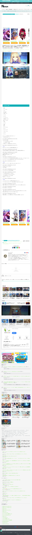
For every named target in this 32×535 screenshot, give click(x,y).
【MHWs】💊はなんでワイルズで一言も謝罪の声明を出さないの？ (12, 500)
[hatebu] (25, 64)
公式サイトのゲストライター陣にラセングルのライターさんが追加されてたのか (13, 463)
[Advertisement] (16, 21)
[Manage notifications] (1, 527)
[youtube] (27, 264)
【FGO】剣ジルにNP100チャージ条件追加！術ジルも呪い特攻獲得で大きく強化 (14, 378)
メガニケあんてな (5, 529)
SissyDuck (5, 51)
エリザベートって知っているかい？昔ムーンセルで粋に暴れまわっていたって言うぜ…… (15, 465)
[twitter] (16, 322)
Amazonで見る (6, 224)
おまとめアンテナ (5, 534)
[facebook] (23, 64)
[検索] (29, 362)
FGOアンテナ (4, 520)
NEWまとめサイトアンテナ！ (6, 521)
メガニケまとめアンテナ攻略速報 (7, 531)
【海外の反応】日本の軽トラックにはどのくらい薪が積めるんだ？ (12, 511)
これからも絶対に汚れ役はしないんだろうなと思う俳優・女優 (11, 491)
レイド (24, 447)
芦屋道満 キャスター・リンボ (8, 448)
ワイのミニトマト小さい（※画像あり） (8, 493)
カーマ (27, 49)
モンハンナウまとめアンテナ (6, 526)
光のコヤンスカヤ (27, 447)
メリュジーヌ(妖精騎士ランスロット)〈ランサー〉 (8, 447)
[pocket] (19, 259)
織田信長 (3, 448)
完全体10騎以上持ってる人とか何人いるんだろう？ (9, 467)
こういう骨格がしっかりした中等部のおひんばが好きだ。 (10, 498)
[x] (24, 64)
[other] (28, 264)
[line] (26, 64)
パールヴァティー (6, 255)
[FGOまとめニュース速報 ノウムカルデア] (5, 6)
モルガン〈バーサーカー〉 (18, 447)
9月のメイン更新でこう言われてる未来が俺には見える (10, 484)
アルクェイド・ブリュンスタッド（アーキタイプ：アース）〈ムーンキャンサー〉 (14, 49)
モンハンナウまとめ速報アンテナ (7, 525)
